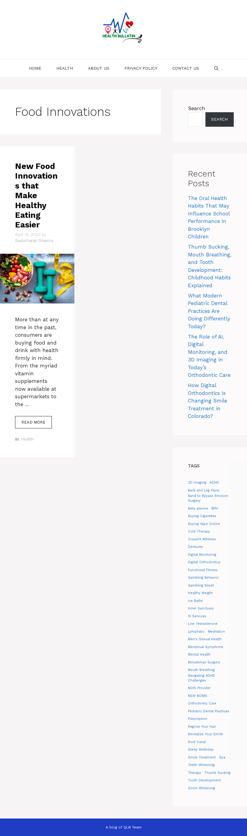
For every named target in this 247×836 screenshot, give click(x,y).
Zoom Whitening (201, 788)
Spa (222, 757)
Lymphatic (196, 632)
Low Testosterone (202, 624)
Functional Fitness (203, 570)
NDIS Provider (199, 688)
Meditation (216, 632)
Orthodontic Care (202, 703)
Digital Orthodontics (204, 562)
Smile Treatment (202, 757)
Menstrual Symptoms (205, 647)
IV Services (197, 616)
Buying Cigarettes (202, 516)
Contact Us (185, 68)
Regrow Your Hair (202, 727)
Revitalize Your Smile (205, 734)
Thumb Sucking (217, 773)
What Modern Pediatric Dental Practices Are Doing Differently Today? (209, 311)
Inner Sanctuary (201, 608)
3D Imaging (197, 483)
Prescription (197, 719)
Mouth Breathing (201, 670)
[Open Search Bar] (216, 68)
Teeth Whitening (201, 765)
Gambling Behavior (203, 578)
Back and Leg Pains (203, 490)
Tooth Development (204, 780)
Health (64, 68)
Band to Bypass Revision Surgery (208, 498)
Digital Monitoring (202, 555)
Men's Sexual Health (205, 639)
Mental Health (199, 654)
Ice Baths (195, 601)
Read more (33, 422)
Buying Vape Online (204, 524)
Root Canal (197, 742)
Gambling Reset (201, 585)
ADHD (214, 483)
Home (35, 68)
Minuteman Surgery (204, 662)
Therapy (194, 773)
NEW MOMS (197, 696)
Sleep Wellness (201, 750)
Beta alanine (198, 508)
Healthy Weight (200, 593)
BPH (214, 508)
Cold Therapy (199, 531)
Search (196, 108)
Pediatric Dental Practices (208, 711)
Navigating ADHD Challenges (201, 678)
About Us (98, 68)
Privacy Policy (140, 68)
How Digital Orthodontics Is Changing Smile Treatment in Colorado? (207, 400)
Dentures (195, 547)
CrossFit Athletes (202, 539)
